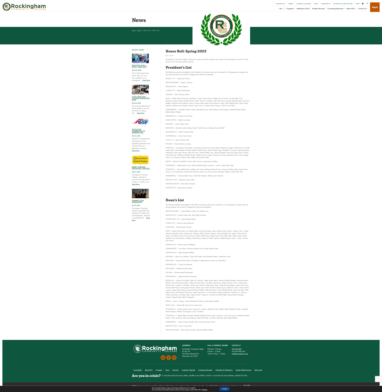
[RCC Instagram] (174, 357)
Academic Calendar (304, 3)
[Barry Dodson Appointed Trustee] (140, 160)
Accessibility (138, 370)
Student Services (318, 9)
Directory (175, 370)
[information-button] (362, 3)
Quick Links (258, 370)
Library (290, 3)
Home (134, 30)
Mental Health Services (243, 370)
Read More (146, 80)
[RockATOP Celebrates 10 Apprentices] (140, 122)
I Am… (281, 9)
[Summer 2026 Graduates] (140, 193)
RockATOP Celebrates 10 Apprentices (138, 131)
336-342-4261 (237, 349)
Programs (290, 9)
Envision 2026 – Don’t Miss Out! (139, 66)
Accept (224, 389)
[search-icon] (367, 3)
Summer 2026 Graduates (138, 201)
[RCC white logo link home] (156, 349)
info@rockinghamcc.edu (240, 354)
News (316, 3)
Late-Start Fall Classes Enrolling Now (141, 98)
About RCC (351, 9)
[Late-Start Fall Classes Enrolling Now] (140, 89)
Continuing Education (335, 9)
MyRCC (358, 3)
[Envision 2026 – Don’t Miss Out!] (140, 58)
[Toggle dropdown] (284, 8)
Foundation (280, 3)
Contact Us (362, 9)
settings (204, 390)
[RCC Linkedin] (162, 357)
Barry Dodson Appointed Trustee (141, 168)
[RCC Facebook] (168, 357)
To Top (247, 385)
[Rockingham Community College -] (24, 6)
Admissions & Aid (303, 9)
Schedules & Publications (343, 3)
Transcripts (325, 3)
